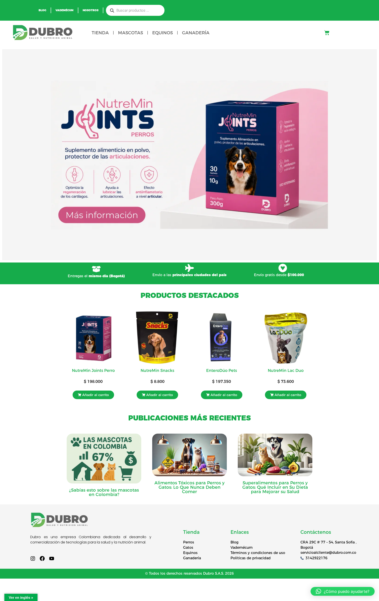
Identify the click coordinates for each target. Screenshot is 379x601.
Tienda (100, 32)
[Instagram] (32, 558)
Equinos (162, 32)
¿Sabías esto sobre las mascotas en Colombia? (104, 492)
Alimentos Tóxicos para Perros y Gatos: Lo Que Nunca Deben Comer (189, 487)
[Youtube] (51, 558)
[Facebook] (42, 558)
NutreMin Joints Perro (93, 370)
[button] (93, 395)
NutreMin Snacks (157, 370)
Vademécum (64, 10)
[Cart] (327, 32)
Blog (42, 10)
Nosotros (90, 10)
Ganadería (195, 32)
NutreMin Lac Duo (286, 370)
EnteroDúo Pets (221, 370)
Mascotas (130, 32)
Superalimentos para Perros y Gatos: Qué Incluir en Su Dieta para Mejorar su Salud (275, 487)
